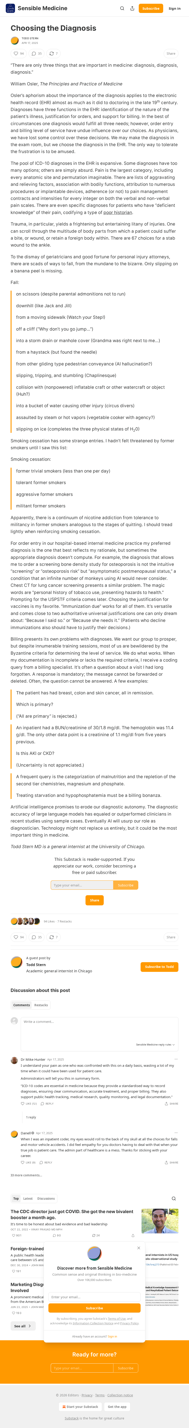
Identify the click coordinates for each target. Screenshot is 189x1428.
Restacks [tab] (41, 1005)
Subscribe (150, 8)
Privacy (87, 1395)
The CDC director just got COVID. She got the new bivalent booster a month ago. (72, 1214)
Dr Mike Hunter (33, 1059)
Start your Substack (82, 1406)
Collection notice (120, 1395)
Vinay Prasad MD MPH (46, 1229)
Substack (72, 1418)
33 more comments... (26, 1175)
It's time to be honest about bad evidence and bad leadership (59, 1224)
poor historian (117, 212)
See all (20, 1326)
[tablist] (30, 1005)
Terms (100, 1395)
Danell (26, 1133)
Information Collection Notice (93, 1323)
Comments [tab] (21, 1005)
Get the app (117, 1406)
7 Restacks (64, 921)
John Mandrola (42, 1265)
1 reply (31, 1117)
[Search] (122, 8)
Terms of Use (117, 1319)
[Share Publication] (132, 8)
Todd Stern (30, 38)
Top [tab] (16, 1198)
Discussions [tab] (46, 1198)
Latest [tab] (28, 1198)
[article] (94, 1223)
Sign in (175, 8)
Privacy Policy (129, 1323)
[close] (138, 1248)
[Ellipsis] (176, 1059)
